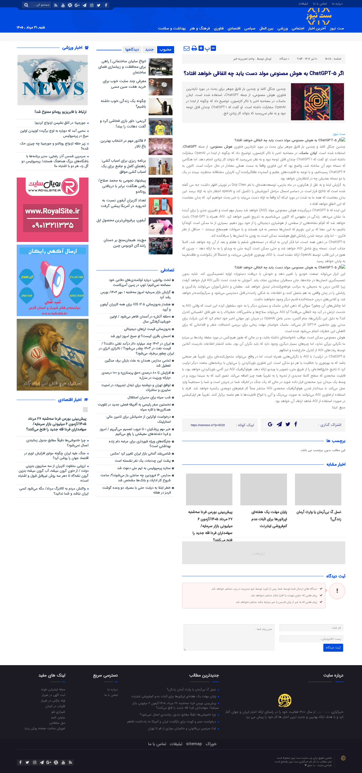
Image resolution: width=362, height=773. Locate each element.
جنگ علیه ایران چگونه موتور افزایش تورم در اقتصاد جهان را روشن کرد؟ (56, 456)
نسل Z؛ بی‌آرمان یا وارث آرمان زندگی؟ (192, 689)
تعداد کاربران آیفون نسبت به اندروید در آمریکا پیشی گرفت (123, 203)
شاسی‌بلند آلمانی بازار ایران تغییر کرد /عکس (140, 453)
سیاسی (249, 28)
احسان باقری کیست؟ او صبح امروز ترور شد (141, 336)
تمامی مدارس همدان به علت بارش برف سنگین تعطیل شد (138, 363)
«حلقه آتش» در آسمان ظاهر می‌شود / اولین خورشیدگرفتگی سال (140, 319)
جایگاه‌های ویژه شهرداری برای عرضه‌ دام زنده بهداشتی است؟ (140, 444)
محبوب (165, 49)
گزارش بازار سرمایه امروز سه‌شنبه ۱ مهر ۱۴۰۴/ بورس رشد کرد (135, 295)
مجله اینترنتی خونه (53, 689)
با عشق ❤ (310, 765)
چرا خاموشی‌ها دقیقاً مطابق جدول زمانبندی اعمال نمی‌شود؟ (57, 443)
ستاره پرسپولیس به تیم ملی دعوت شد (144, 468)
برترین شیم (58, 717)
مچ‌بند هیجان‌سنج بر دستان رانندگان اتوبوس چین (125, 243)
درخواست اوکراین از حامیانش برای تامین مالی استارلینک (139, 419)
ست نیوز (337, 28)
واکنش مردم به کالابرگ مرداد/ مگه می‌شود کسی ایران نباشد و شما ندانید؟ (54, 491)
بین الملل (266, 28)
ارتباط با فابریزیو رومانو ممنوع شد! (60, 111)
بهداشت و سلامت (172, 28)
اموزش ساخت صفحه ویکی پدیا (45, 728)
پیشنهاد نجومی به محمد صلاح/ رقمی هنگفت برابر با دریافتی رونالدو (122, 186)
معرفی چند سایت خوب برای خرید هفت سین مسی (124, 84)
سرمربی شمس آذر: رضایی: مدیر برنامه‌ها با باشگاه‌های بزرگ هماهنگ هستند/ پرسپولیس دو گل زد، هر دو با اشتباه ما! (55, 161)
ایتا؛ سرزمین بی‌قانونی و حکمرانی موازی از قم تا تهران (182, 728)
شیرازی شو (58, 711)
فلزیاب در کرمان (55, 706)
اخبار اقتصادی (70, 399)
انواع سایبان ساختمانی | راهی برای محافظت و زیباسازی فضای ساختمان (122, 66)
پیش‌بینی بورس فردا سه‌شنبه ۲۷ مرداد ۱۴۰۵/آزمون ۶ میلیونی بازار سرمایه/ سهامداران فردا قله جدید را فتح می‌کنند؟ (210, 526)
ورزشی (282, 28)
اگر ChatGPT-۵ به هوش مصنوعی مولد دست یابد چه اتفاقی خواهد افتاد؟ (264, 73)
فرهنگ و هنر (200, 28)
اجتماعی (298, 28)
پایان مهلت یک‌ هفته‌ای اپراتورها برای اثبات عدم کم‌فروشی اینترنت (269, 519)
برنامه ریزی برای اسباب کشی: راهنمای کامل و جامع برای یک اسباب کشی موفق (123, 166)
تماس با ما (320, 3)
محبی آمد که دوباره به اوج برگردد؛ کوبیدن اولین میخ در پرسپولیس (54, 134)
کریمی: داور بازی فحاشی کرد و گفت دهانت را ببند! (123, 123)
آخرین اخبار (317, 28)
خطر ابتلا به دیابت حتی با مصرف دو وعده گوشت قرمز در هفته (136, 490)
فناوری (219, 28)
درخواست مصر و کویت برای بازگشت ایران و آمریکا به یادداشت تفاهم (172, 721)
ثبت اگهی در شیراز (53, 694)
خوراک (211, 744)
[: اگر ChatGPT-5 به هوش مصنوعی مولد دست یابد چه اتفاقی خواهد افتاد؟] (186, 48)
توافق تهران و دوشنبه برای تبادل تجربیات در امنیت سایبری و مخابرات (136, 388)
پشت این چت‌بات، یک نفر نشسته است (143, 460)
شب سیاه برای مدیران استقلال (149, 397)
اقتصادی (234, 28)
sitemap (194, 744)
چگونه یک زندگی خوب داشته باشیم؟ (123, 103)
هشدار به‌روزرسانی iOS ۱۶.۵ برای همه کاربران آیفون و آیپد (135, 307)
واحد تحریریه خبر (243, 59)
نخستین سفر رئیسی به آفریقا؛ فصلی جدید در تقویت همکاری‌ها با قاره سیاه (134, 407)
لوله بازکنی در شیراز (53, 700)
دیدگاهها (132, 49)
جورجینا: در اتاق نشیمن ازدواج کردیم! (61, 123)
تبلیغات (303, 3)
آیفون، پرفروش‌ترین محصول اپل (121, 220)
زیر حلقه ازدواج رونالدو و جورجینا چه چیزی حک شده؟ (54, 146)
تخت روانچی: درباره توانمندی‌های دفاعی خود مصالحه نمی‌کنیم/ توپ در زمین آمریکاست (140, 283)
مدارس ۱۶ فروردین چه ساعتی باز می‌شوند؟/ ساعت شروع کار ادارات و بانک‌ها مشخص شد (135, 478)
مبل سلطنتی (57, 722)
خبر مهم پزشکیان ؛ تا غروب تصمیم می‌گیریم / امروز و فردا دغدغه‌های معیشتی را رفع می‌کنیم (135, 432)
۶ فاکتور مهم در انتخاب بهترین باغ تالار (123, 143)
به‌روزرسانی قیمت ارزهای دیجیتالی (147, 329)
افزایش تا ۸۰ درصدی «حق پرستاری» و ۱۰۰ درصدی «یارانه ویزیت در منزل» (136, 375)
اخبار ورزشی (72, 47)
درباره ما (337, 3)
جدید (149, 49)
